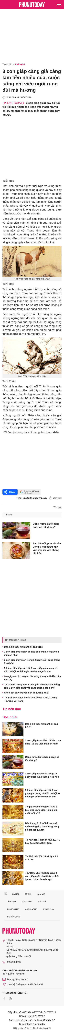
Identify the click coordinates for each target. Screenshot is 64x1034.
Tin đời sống (14, 917)
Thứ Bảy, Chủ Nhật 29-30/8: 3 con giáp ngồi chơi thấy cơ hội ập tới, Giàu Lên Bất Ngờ (42, 876)
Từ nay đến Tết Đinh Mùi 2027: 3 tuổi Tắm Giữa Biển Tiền (42, 841)
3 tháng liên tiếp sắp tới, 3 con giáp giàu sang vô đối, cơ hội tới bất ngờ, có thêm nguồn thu (30, 670)
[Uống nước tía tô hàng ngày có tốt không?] (16, 530)
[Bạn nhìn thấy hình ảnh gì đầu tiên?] (12, 729)
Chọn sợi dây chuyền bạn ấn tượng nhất (26, 692)
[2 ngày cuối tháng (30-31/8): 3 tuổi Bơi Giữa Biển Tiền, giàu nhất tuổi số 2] (12, 812)
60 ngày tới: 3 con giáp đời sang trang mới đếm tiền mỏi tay (32, 678)
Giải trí (42, 902)
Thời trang (13, 909)
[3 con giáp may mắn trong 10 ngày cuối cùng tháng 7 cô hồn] (12, 779)
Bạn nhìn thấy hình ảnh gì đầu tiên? (23, 646)
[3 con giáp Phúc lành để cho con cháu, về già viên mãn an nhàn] (12, 746)
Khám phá (20, 64)
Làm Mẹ (41, 894)
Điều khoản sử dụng (22, 1028)
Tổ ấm (28, 894)
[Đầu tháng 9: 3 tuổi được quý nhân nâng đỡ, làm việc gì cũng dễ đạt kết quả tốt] (12, 829)
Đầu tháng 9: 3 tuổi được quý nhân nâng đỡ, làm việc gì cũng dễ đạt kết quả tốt (42, 826)
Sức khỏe (26, 902)
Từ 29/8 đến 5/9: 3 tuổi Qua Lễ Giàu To (41, 858)
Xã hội (15, 894)
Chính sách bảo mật (42, 1028)
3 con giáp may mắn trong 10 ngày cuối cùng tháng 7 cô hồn (32, 661)
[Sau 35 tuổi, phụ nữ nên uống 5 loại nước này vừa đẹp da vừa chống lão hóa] (16, 550)
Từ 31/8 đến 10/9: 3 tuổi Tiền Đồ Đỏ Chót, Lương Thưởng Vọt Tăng (30, 699)
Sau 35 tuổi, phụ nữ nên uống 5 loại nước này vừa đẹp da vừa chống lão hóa (47, 548)
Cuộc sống (31, 909)
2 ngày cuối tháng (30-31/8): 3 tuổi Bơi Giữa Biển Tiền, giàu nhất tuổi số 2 (41, 809)
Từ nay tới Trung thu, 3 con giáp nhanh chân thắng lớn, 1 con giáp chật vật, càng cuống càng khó (32, 686)
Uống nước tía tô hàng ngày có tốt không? (46, 525)
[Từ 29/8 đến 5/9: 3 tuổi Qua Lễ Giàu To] (12, 862)
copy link (57, 498)
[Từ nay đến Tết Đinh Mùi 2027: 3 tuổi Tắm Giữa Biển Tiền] (12, 845)
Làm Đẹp (11, 902)
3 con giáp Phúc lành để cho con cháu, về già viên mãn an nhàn (31, 653)
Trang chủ (6, 64)
